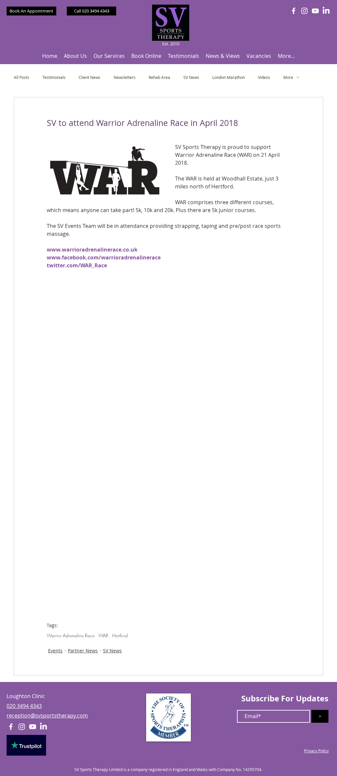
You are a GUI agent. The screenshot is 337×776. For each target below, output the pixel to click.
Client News (89, 77)
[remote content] (169, 486)
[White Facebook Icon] (293, 11)
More (288, 77)
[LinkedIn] (326, 11)
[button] (75, 56)
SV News (191, 77)
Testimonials (53, 77)
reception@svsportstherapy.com (47, 715)
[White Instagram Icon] (304, 11)
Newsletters (125, 77)
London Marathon (228, 77)
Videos (264, 77)
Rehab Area (159, 77)
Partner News (83, 650)
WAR (103, 635)
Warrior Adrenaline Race (70, 635)
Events (55, 650)
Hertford (120, 635)
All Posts (21, 77)
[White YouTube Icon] (315, 11)
